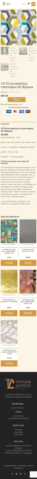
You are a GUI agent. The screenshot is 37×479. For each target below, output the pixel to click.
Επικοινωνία (18, 434)
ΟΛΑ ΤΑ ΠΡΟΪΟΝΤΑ (17, 408)
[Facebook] (16, 474)
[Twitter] (20, 474)
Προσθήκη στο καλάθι (16, 99)
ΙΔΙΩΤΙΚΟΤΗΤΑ (18, 416)
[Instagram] (25, 474)
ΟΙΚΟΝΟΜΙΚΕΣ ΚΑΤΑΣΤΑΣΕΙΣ (18, 418)
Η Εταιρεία (18, 430)
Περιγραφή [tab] (5, 124)
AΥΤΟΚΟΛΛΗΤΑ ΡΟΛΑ (14, 92)
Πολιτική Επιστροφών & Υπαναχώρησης (19, 453)
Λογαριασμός (18, 432)
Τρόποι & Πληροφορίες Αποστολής (18, 450)
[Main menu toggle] (33, 4)
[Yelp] (12, 474)
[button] (33, 13)
